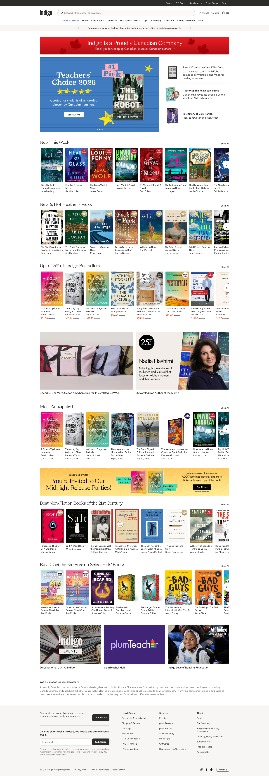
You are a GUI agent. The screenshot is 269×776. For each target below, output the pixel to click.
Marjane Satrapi (48, 552)
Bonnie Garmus (122, 253)
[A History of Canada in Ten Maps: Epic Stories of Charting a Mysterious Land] (201, 526)
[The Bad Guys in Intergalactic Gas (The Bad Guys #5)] (178, 587)
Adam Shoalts (197, 552)
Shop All (225, 143)
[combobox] (128, 12)
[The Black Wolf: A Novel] (101, 165)
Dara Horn (46, 253)
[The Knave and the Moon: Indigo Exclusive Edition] (122, 429)
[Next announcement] (190, 28)
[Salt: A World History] (77, 526)
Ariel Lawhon (71, 253)
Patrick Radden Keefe (224, 253)
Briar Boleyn (145, 191)
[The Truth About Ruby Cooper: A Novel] (176, 165)
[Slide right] (154, 94)
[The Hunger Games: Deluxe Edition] (152, 587)
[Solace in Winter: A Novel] (101, 227)
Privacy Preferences (100, 769)
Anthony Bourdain (99, 552)
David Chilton (197, 314)
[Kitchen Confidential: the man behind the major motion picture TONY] (101, 526)
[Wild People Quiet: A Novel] (200, 227)
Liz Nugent (170, 191)
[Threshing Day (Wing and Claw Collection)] (74, 289)
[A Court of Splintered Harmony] (52, 289)
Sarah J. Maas (47, 314)
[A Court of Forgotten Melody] (97, 289)
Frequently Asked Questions (135, 718)
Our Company (204, 723)
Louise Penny (96, 191)
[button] (71, 22)
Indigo (50, 769)
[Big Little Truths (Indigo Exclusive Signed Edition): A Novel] (52, 165)
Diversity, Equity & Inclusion (210, 736)
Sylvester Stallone (145, 455)
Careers (200, 718)
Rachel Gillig (117, 455)
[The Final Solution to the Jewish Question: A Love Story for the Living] (52, 227)
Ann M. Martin (47, 613)
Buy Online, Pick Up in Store (172, 749)
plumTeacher (165, 728)
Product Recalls (204, 746)
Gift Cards (180, 3)
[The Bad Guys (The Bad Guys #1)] (208, 587)
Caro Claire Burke (173, 311)
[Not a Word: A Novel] (126, 165)
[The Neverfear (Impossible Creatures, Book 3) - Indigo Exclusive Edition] (176, 429)
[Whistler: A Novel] (151, 227)
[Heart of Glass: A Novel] (76, 165)
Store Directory (166, 733)
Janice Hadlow (172, 253)
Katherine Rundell (169, 455)
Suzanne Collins (98, 613)
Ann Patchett (146, 250)
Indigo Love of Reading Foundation (208, 730)
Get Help (126, 728)
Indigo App (164, 738)
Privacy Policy (80, 769)
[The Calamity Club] (122, 289)
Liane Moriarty (47, 191)
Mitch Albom (121, 552)
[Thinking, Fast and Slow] (176, 526)
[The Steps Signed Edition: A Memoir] (148, 429)
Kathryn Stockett (119, 311)
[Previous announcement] (78, 28)
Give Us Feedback (131, 738)
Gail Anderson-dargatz (225, 191)
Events (169, 3)
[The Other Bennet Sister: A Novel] (176, 227)
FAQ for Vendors (130, 749)
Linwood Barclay (123, 188)
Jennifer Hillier (72, 191)
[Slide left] (45, 94)
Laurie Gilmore (196, 191)
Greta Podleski (144, 314)
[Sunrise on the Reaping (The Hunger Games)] (102, 587)
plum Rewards (195, 3)
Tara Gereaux (195, 253)
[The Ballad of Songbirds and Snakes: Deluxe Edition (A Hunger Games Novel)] (127, 587)
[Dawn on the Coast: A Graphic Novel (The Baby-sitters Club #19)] (77, 587)
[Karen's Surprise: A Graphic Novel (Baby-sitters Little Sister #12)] (52, 587)
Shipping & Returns (131, 723)
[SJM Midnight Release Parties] (134, 482)
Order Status (212, 3)
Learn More (101, 717)
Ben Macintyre (222, 552)
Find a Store (127, 733)
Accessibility (203, 751)
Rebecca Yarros (72, 314)
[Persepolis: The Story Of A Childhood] (52, 526)
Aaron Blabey (171, 613)
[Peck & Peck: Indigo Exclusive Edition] (126, 227)
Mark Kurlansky (73, 549)
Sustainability (203, 741)
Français (225, 3)
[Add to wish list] (60, 179)
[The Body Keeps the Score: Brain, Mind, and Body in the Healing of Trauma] (152, 526)
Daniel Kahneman (174, 552)
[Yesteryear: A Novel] (177, 289)
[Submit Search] (61, 13)
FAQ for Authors (129, 743)
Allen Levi (220, 314)
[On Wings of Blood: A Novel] (151, 165)
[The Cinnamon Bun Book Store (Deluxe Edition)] (200, 165)
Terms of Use (119, 769)
